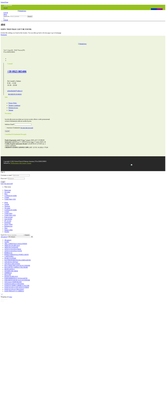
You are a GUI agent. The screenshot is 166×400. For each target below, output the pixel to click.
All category (7, 240)
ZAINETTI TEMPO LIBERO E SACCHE (16, 285)
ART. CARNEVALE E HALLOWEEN (15, 244)
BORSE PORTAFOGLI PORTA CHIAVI (16, 254)
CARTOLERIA (8, 256)
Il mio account (8, 217)
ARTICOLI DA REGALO (12, 245)
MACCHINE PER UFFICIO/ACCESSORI (17, 265)
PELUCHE (7, 274)
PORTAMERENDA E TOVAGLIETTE (15, 278)
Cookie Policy (8, 213)
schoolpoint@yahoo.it (14, 91)
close (10, 297)
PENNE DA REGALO (11, 276)
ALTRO (6, 242)
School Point (4, 2)
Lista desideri (8, 219)
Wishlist (6, 232)
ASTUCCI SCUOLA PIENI (12, 249)
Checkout (7, 206)
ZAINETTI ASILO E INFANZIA (14, 284)
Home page (7, 190)
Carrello (6, 204)
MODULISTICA (9, 269)
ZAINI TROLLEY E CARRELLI (14, 291)
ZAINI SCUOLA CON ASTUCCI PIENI (16, 287)
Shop (5, 194)
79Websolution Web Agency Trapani (20, 163)
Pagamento (7, 222)
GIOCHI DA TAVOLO (11, 262)
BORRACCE (8, 253)
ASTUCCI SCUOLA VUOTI (13, 251)
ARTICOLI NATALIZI (11, 247)
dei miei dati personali (27, 128)
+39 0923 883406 (16, 71)
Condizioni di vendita (10, 195)
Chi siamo (7, 192)
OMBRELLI (8, 273)
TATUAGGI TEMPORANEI (13, 282)
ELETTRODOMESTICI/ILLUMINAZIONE (17, 260)
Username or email (7, 175)
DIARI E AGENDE (10, 258)
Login (3, 182)
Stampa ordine (8, 230)
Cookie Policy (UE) (10, 199)
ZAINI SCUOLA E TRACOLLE (14, 289)
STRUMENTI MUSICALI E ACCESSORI (17, 280)
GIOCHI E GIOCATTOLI (12, 264)
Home (6, 202)
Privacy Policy (8, 224)
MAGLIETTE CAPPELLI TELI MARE (16, 267)
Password (4, 178)
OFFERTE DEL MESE (11, 271)
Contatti (6, 197)
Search (30, 16)
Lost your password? (7, 183)
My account (7, 221)
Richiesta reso (8, 226)
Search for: (7, 16)
